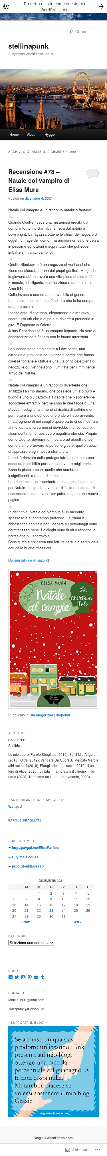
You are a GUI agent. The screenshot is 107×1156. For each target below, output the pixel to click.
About (31, 134)
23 (51, 910)
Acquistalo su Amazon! (28, 560)
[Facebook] (10, 977)
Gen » (77, 921)
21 (27, 910)
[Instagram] (23, 977)
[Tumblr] (42, 977)
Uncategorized (41, 715)
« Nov (25, 921)
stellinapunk (28, 46)
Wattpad (15, 806)
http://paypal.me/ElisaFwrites (35, 847)
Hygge (50, 134)
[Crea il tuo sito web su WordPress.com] (53, 6)
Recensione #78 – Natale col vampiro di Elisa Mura (39, 180)
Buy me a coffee (25, 857)
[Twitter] (17, 977)
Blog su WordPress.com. (53, 1137)
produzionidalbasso (28, 866)
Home (14, 134)
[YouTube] (36, 977)
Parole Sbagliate (25, 820)
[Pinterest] (29, 977)
